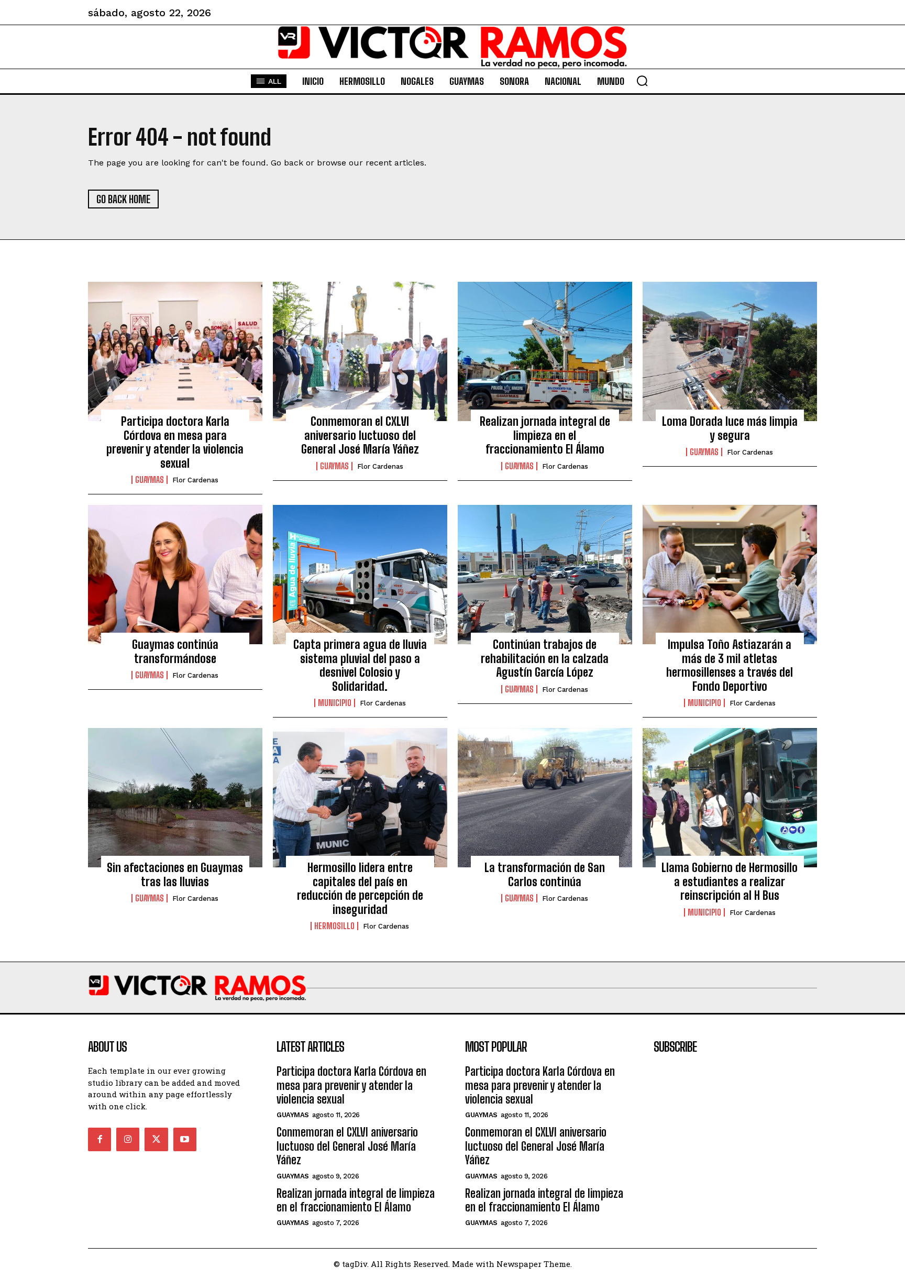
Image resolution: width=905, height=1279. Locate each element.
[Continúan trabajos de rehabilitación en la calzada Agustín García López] (545, 574)
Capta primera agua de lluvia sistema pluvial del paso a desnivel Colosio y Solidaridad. (360, 665)
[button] (642, 80)
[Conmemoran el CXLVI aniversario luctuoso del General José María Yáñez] (360, 351)
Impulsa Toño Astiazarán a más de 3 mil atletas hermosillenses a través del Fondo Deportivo (729, 665)
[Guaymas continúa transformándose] (175, 574)
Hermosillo (334, 926)
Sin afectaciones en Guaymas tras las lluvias (175, 874)
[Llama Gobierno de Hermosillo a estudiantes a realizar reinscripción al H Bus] (730, 797)
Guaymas (149, 480)
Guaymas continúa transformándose (175, 651)
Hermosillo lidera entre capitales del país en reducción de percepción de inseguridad (360, 888)
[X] (156, 1139)
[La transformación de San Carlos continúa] (545, 797)
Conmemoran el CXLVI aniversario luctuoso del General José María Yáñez (360, 435)
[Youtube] (184, 1139)
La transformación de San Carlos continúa (544, 874)
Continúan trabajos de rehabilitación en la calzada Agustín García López (545, 658)
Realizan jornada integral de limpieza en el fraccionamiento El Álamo (545, 435)
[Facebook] (99, 1139)
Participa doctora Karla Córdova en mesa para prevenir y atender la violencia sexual (175, 442)
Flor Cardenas (195, 480)
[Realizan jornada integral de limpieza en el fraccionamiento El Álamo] (545, 351)
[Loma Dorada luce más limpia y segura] (730, 351)
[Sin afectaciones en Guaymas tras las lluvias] (175, 797)
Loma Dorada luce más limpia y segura (730, 428)
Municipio (334, 703)
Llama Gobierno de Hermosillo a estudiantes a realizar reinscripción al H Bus (729, 881)
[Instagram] (127, 1139)
